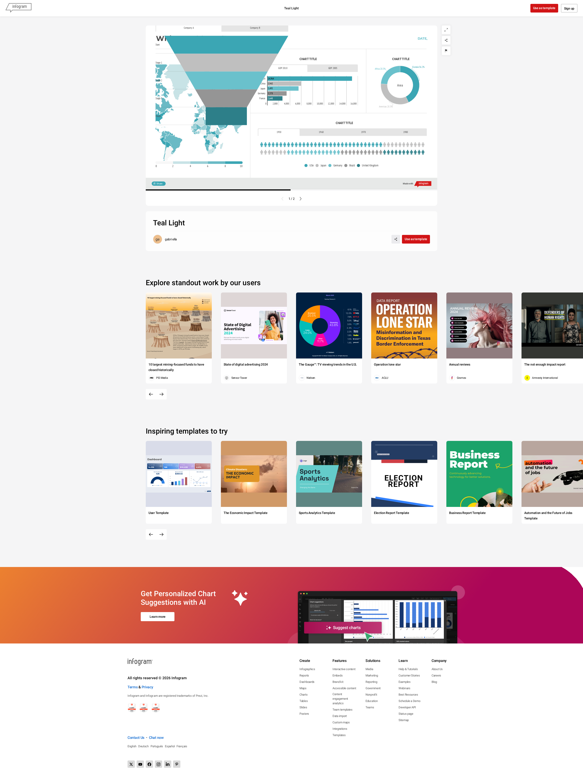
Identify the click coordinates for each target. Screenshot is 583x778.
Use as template (544, 8)
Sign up (569, 8)
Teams (370, 707)
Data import (339, 716)
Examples (405, 682)
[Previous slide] (282, 198)
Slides (303, 707)
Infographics (307, 669)
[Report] (446, 50)
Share (159, 183)
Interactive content (343, 669)
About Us (437, 669)
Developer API (407, 707)
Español (170, 746)
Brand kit (337, 682)
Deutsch (143, 746)
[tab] (188, 28)
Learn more (158, 616)
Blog (434, 682)
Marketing (372, 675)
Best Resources (408, 694)
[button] (175, 142)
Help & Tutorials (408, 669)
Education (372, 701)
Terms (133, 687)
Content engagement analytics (340, 698)
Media (369, 669)
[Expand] (446, 29)
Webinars (404, 688)
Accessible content (344, 688)
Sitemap (404, 720)
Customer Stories (409, 675)
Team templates (342, 709)
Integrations (339, 728)
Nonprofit (371, 694)
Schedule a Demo (409, 701)
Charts (303, 694)
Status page (406, 713)
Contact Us (136, 737)
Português (157, 746)
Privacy (147, 687)
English (132, 746)
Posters (304, 713)
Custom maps (341, 722)
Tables (303, 701)
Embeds (337, 675)
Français (181, 746)
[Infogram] (18, 8)
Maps (303, 688)
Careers (436, 675)
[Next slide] (300, 198)
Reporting (371, 682)
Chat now (156, 737)
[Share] (446, 40)
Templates (338, 735)
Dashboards (307, 682)
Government (373, 688)
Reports (304, 675)
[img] (226, 45)
